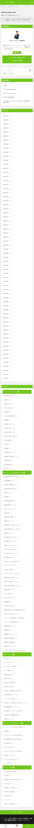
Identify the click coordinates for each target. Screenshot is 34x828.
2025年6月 (6, 172)
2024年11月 (7, 200)
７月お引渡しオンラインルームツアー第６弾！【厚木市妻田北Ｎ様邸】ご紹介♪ (17, 101)
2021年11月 (7, 346)
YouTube (7, 444)
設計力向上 (7, 658)
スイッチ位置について (10, 763)
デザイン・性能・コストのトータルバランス (14, 650)
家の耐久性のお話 (9, 557)
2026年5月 (6, 128)
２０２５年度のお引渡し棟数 (9, 89)
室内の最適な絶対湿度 (10, 500)
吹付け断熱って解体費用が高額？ (12, 715)
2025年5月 (6, 176)
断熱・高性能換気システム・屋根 (12, 529)
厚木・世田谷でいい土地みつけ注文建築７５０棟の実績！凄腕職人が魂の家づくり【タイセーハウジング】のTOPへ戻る (17, 20)
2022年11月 (7, 297)
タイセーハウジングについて (11, 391)
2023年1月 (6, 289)
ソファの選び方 (8, 670)
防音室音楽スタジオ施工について (12, 525)
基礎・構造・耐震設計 (10, 517)
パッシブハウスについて (10, 662)
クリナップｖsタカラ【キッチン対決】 (13, 751)
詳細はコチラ (16, 52)
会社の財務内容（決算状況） (11, 771)
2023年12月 (7, 245)
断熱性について (8, 533)
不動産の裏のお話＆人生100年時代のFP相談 (14, 609)
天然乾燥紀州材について (10, 694)
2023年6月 (6, 269)
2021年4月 (6, 370)
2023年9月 (6, 257)
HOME (4, 6)
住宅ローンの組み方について (11, 614)
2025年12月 (7, 148)
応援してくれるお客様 (10, 682)
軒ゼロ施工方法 (8, 743)
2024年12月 (7, 196)
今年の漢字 (7, 775)
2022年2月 (6, 334)
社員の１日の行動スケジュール (12, 581)
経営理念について (9, 424)
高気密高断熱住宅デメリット (11, 706)
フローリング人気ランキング (11, 759)
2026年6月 (6, 124)
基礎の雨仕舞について (10, 504)
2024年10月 (7, 204)
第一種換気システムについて (11, 541)
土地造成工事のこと (9, 452)
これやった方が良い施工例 (11, 549)
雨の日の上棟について (10, 432)
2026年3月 (6, 136)
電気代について (8, 719)
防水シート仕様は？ (9, 747)
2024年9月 (6, 208)
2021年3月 (6, 374)
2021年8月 (6, 358)
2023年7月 (6, 265)
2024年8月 (6, 212)
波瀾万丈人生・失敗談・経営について (13, 779)
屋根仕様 (7, 731)
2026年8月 (6, 115)
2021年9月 (6, 354)
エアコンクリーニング (10, 565)
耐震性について (8, 521)
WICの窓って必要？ (9, 569)
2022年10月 (7, 301)
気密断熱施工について (10, 626)
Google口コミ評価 (9, 686)
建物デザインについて (10, 646)
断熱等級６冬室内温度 (10, 642)
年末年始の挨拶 (8, 464)
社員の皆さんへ (8, 403)
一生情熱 (5, 85)
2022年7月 (6, 313)
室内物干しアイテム (9, 755)
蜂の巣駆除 (7, 601)
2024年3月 (6, 233)
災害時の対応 (8, 460)
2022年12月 (7, 293)
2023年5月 (6, 273)
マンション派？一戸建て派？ (11, 666)
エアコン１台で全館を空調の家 (12, 622)
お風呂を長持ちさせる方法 (11, 488)
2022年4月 (6, 326)
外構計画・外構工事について (11, 456)
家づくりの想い (8, 407)
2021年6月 (6, 366)
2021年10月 (7, 350)
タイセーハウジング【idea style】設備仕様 (14, 727)
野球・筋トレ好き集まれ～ (11, 791)
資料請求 (17, 826)
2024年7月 (6, 216)
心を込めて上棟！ (9, 428)
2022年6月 (6, 317)
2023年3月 (6, 281)
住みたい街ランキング (10, 597)
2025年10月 (7, 156)
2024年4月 (6, 229)
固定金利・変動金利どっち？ (11, 484)
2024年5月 (6, 225)
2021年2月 (6, 378)
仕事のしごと (8, 468)
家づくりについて (9, 654)
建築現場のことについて (10, 634)
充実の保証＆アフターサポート (12, 537)
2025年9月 (6, 160)
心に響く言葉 (8, 795)
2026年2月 (6, 140)
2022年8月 (6, 309)
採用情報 (7, 448)
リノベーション (11, 73)
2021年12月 (7, 342)
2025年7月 (6, 168)
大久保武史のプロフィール (11, 395)
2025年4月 (6, 180)
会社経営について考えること (11, 787)
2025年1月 (6, 192)
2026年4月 (6, 132)
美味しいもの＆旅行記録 (10, 803)
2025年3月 (6, 184)
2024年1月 (6, 241)
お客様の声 (7, 412)
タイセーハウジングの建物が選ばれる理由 (14, 472)
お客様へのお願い (9, 674)
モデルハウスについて (10, 508)
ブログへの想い (8, 783)
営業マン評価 (8, 678)
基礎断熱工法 (8, 630)
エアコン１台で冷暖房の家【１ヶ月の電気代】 (15, 618)
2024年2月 (6, 237)
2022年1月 (6, 338)
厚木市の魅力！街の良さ (10, 577)
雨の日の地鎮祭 (8, 440)
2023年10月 (7, 253)
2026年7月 (6, 119)
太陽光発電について (9, 589)
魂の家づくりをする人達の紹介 (12, 561)
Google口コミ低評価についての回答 (13, 690)
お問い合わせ (5, 826)
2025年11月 (7, 152)
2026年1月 (6, 144)
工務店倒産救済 (8, 480)
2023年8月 (6, 261)
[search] (30, 70)
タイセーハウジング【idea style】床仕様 (14, 735)
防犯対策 (7, 496)
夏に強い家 (7, 513)
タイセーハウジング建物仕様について (13, 723)
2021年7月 (6, 362)
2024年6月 (6, 220)
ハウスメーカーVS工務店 (10, 698)
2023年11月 (7, 249)
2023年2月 (6, 285)
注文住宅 (4, 73)
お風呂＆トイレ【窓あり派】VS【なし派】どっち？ (16, 702)
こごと (7, 799)
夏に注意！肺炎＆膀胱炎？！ (9, 97)
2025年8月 (6, 164)
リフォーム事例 (8, 593)
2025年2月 (6, 188)
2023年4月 (6, 277)
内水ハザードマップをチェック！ (10, 93)
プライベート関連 (9, 767)
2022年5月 (6, 321)
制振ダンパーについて (10, 545)
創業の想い (7, 399)
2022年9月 (6, 305)
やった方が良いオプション (11, 553)
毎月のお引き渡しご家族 (10, 436)
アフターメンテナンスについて (12, 573)
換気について (8, 492)
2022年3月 (6, 330)
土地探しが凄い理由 (9, 605)
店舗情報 (7, 420)
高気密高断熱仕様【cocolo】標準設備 (13, 739)
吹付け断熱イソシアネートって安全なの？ (14, 710)
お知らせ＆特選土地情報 (10, 416)
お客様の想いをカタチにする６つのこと (14, 476)
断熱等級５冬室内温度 (10, 638)
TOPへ (28, 826)
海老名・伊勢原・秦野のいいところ (12, 585)
